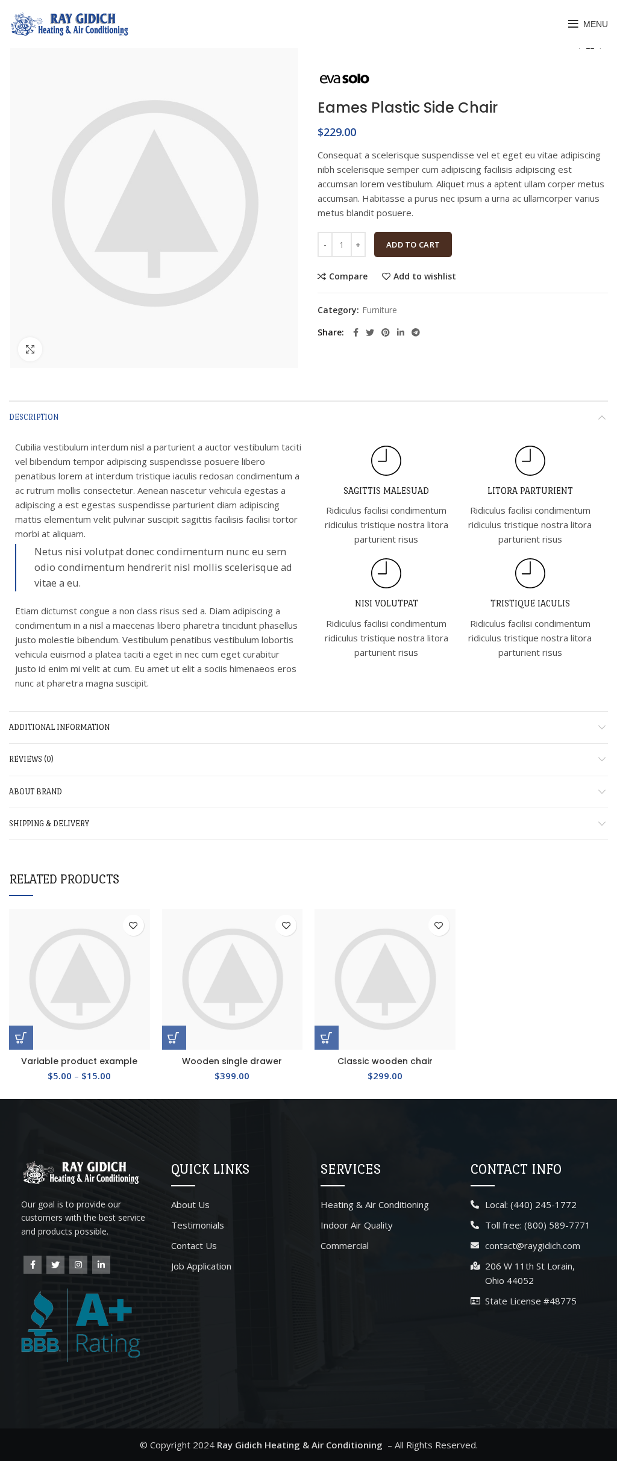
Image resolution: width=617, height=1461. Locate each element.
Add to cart (413, 244)
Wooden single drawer (232, 1061)
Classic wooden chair (385, 1061)
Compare (348, 276)
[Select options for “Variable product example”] (21, 1038)
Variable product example (79, 1061)
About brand (35, 791)
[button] (174, 1038)
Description (33, 417)
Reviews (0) (31, 759)
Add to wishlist (424, 276)
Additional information (59, 727)
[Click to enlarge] (30, 349)
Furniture (379, 310)
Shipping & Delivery (49, 823)
